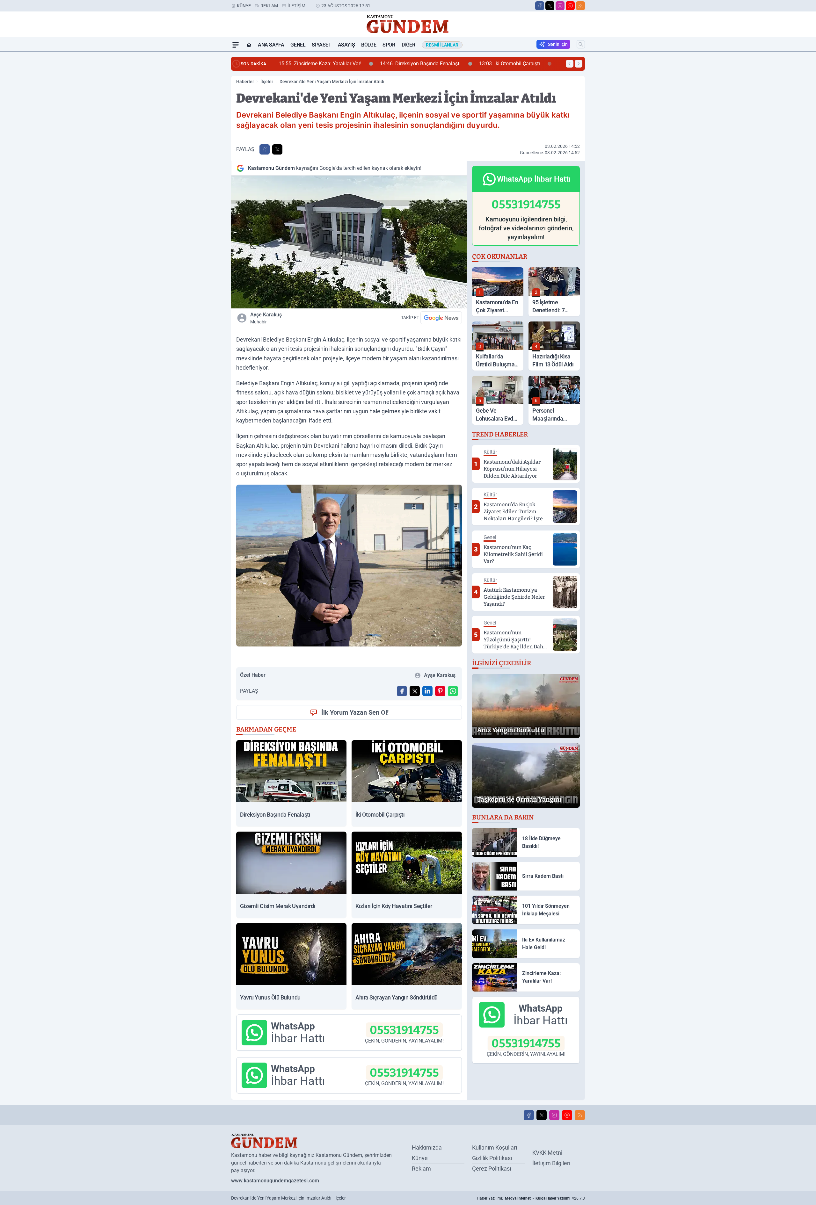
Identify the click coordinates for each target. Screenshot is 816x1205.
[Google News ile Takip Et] (441, 317)
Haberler (245, 81)
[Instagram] (560, 5)
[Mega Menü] (235, 45)
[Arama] (581, 44)
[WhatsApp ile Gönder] (453, 691)
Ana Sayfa (271, 45)
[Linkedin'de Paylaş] (427, 691)
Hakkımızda (427, 1147)
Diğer (408, 45)
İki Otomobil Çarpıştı (408, 64)
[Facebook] (539, 5)
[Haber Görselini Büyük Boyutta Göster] (349, 242)
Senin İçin (558, 44)
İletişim (296, 5)
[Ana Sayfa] (248, 45)
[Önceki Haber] (569, 64)
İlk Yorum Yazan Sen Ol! (355, 712)
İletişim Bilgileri (551, 1163)
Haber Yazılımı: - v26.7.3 (531, 1198)
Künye (244, 5)
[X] (549, 5)
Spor (388, 45)
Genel (297, 45)
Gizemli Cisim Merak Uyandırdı (499, 64)
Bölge (368, 45)
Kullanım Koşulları (494, 1147)
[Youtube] (570, 5)
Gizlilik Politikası (492, 1158)
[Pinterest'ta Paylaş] (440, 691)
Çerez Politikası (491, 1168)
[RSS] (580, 5)
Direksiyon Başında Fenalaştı (319, 64)
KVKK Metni (547, 1152)
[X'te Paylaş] (277, 149)
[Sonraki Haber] (578, 64)
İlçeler (266, 81)
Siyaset (321, 45)
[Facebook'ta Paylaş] (264, 149)
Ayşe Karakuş (266, 318)
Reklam (269, 5)
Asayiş (346, 45)
